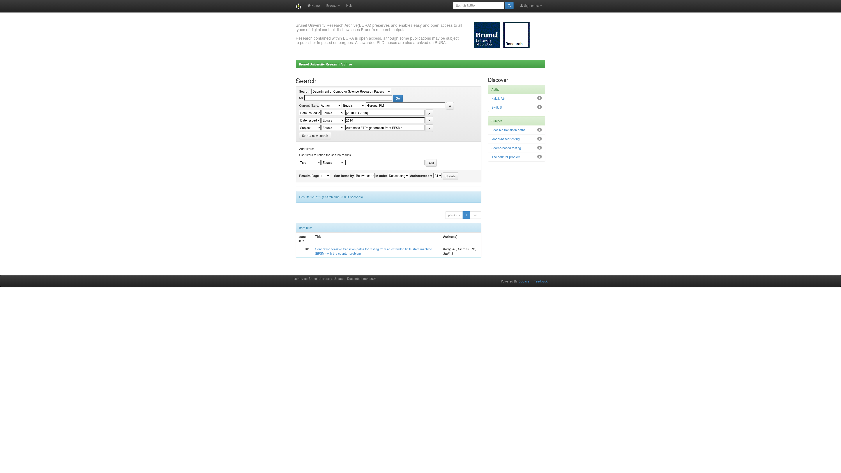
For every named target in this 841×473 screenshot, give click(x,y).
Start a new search (315, 135)
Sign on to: (531, 5)
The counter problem (506, 157)
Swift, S (496, 107)
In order (381, 175)
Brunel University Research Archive (325, 64)
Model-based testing (505, 139)
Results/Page (309, 175)
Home (315, 5)
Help (349, 5)
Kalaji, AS (498, 98)
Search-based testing (506, 148)
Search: (305, 91)
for (301, 98)
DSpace (523, 281)
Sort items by (344, 175)
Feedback (541, 281)
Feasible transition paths (508, 130)
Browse (331, 5)
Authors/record (421, 175)
